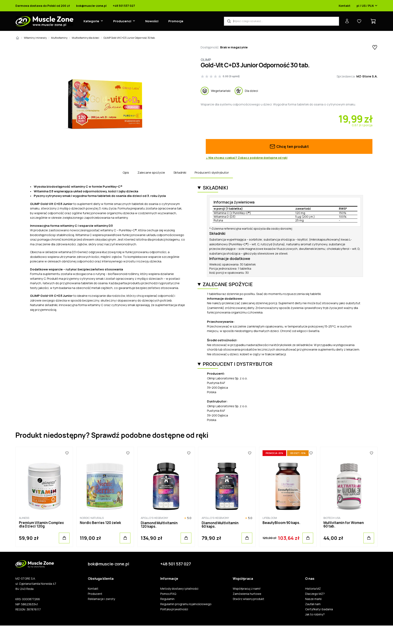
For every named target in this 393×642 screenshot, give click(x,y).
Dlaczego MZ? (315, 593)
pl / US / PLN (365, 5)
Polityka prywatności (174, 609)
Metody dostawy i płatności (179, 588)
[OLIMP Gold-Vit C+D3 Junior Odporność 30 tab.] (104, 104)
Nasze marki (313, 599)
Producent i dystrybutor (212, 172)
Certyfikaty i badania (319, 609)
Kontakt (344, 5)
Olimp (206, 59)
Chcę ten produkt (292, 146)
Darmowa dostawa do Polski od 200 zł (42, 5)
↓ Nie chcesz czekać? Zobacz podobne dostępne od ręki (246, 157)
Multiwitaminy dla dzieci (85, 37)
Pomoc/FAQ (168, 593)
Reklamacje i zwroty (101, 599)
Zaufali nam (313, 604)
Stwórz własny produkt (248, 599)
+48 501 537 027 (124, 5)
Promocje (175, 21)
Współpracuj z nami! (247, 588)
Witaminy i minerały (35, 37)
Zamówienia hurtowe (247, 593)
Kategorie (91, 21)
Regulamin (167, 599)
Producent (95, 593)
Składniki (179, 172)
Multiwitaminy (59, 37)
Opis (126, 172)
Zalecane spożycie (151, 172)
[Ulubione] (67, 453)
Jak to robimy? (315, 614)
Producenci (122, 21)
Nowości (151, 21)
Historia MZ (313, 588)
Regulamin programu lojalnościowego (186, 604)
